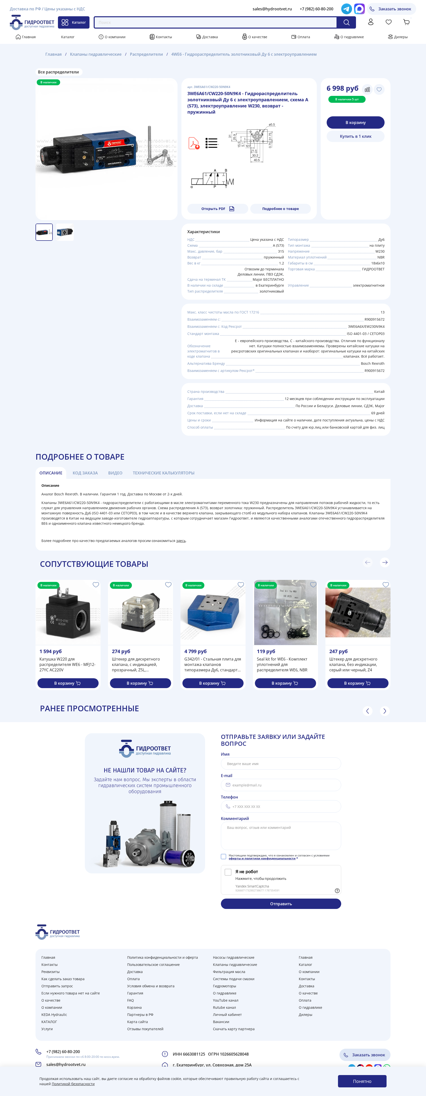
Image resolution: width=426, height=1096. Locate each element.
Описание (50, 473)
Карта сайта (137, 1021)
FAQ (130, 1000)
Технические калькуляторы (164, 473)
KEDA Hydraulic (54, 1014)
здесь (181, 540)
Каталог (79, 22)
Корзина (134, 1007)
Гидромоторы (224, 986)
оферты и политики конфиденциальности (262, 858)
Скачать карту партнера (234, 1028)
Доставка (210, 37)
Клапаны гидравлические (96, 54)
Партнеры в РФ (140, 1014)
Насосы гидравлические (233, 957)
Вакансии (221, 1021)
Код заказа (85, 473)
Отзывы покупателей (145, 1028)
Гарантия (135, 993)
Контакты (164, 37)
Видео (115, 473)
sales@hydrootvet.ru (272, 9)
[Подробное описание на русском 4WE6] (212, 142)
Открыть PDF (213, 208)
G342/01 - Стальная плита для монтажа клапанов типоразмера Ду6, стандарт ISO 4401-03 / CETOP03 (212, 664)
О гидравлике (352, 37)
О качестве (257, 37)
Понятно (362, 1081)
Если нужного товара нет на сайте (70, 993)
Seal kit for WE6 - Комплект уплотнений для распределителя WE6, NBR (282, 664)
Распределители (146, 54)
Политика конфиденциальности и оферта (162, 957)
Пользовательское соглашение (153, 964)
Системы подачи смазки (233, 978)
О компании (115, 37)
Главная (29, 37)
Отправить (281, 903)
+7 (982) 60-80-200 (316, 9)
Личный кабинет (227, 1014)
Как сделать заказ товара (63, 978)
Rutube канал (224, 1007)
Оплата (304, 37)
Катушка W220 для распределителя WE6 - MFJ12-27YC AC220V (67, 664)
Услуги (47, 1028)
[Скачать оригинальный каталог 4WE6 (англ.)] (193, 142)
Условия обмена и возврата (151, 986)
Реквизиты (50, 971)
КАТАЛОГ (49, 1021)
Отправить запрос (57, 986)
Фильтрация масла (229, 971)
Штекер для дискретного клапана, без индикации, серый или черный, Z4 (353, 664)
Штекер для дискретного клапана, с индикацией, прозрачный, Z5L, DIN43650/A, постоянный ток (139, 664)
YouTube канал (225, 1000)
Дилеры (401, 37)
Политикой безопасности (73, 1083)
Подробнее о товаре (280, 208)
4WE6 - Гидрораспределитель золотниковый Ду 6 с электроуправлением (244, 54)
